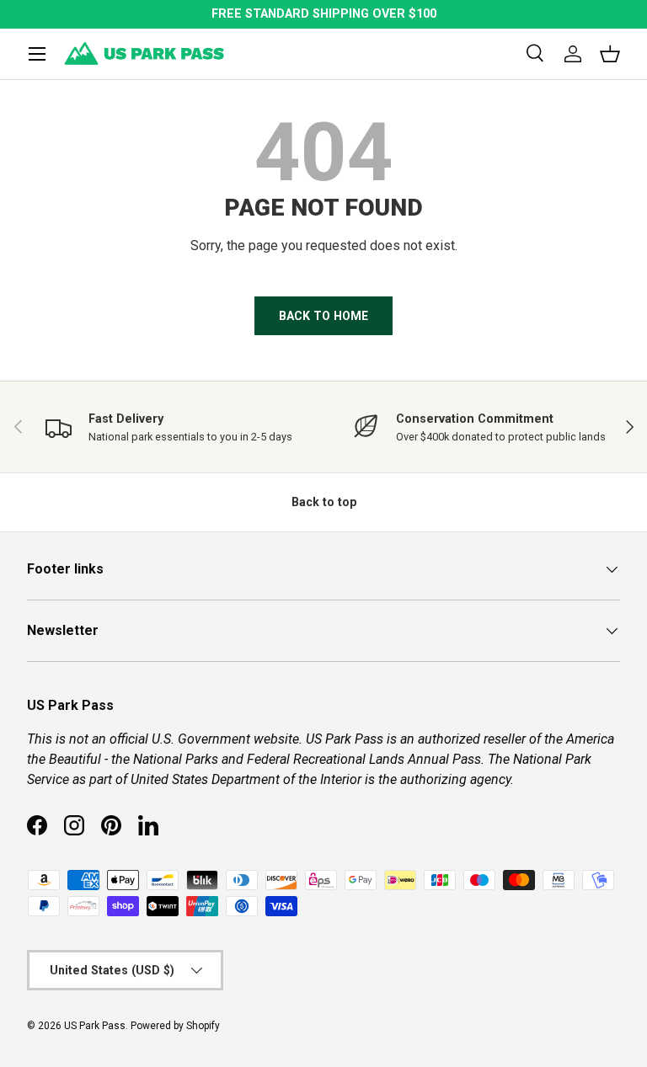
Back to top (323, 502)
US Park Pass (95, 1026)
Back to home (323, 316)
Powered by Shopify (175, 1026)
